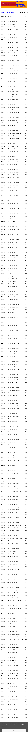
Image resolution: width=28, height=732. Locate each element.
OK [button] (14, 730)
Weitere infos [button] (5, 726)
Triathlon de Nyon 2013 (9, 12)
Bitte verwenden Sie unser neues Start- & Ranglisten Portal (20, 3)
